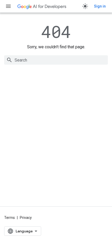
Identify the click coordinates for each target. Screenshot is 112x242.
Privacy (26, 218)
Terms (9, 218)
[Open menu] (8, 6)
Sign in (100, 6)
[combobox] (56, 60)
